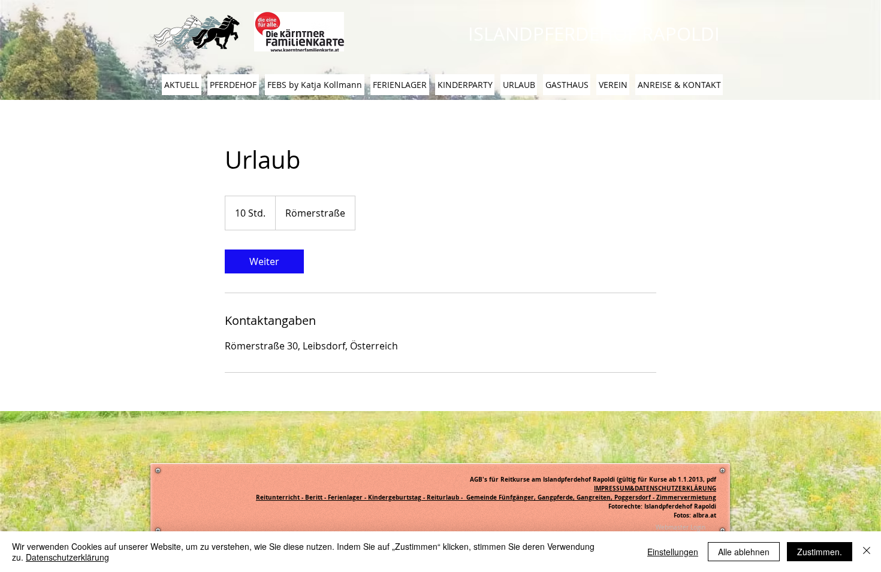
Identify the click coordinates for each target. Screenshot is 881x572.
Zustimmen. (819, 552)
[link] (264, 261)
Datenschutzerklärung (67, 557)
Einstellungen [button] (672, 552)
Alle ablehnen (744, 552)
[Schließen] (866, 551)
